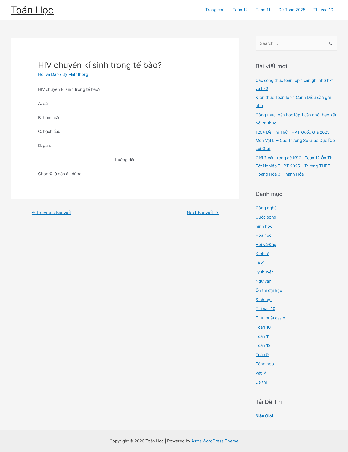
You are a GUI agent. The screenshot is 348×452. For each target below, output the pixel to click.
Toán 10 (263, 327)
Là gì (260, 263)
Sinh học (264, 299)
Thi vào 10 (323, 9)
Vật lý (261, 373)
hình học (264, 226)
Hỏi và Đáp (48, 74)
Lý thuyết (264, 272)
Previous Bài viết (51, 212)
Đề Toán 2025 (291, 9)
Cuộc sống (266, 217)
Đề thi (261, 382)
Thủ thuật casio (270, 317)
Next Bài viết (203, 212)
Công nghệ (266, 207)
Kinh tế (262, 253)
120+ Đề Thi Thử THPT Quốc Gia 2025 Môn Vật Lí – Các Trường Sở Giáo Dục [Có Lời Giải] (295, 140)
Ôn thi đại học (269, 290)
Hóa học (263, 235)
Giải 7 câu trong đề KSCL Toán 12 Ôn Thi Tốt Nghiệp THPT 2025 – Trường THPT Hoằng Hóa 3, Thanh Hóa (295, 166)
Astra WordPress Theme (214, 441)
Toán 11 (263, 9)
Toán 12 (240, 9)
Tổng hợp (265, 363)
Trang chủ (215, 9)
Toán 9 (262, 354)
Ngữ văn (263, 281)
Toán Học (32, 9)
